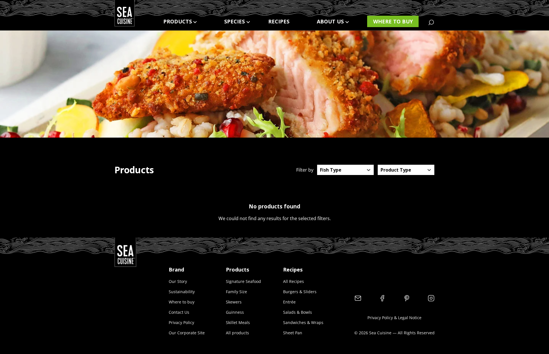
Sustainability (182, 291)
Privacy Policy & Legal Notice (394, 317)
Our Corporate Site (187, 332)
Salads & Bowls (297, 312)
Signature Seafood (243, 281)
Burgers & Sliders (300, 291)
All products (237, 332)
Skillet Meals (238, 322)
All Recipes (293, 281)
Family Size (236, 291)
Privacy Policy (181, 322)
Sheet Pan (292, 332)
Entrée (289, 302)
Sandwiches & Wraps (303, 322)
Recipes (278, 21)
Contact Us (179, 312)
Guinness (235, 312)
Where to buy (393, 21)
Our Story (178, 281)
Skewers (234, 302)
